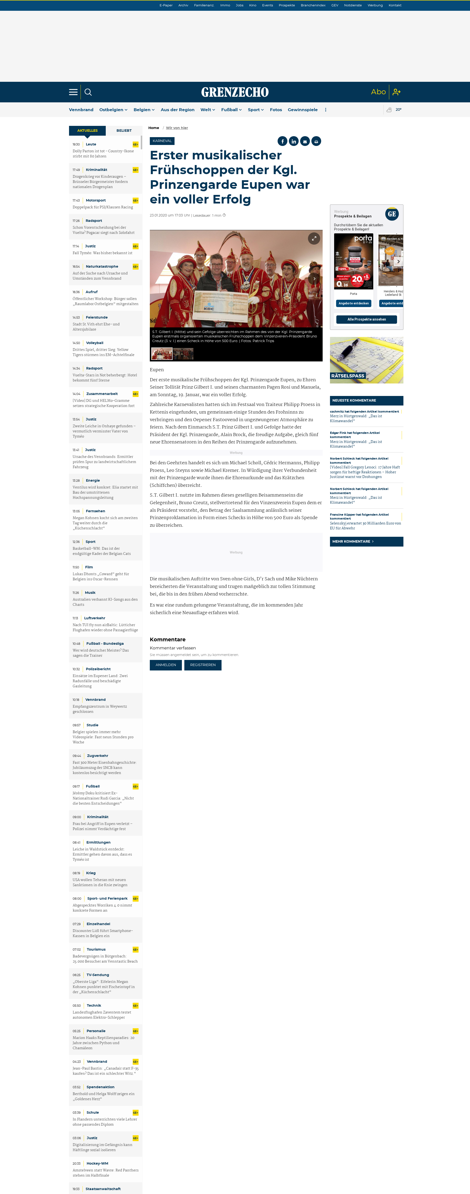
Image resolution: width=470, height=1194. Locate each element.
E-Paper (166, 5)
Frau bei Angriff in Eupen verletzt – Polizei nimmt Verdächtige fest (103, 827)
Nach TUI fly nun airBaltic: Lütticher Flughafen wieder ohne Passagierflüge (105, 628)
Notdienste (353, 5)
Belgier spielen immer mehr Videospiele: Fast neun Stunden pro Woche (103, 737)
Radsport (94, 221)
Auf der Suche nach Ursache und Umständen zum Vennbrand (100, 276)
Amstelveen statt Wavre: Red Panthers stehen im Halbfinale (106, 1173)
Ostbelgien (111, 110)
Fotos (276, 110)
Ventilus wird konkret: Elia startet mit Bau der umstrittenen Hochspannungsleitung (105, 493)
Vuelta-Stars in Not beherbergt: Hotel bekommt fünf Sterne (105, 378)
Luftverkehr (94, 618)
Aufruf (91, 292)
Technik (94, 1005)
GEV (334, 5)
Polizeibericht (98, 669)
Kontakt (395, 5)
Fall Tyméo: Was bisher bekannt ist (102, 253)
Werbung (375, 5)
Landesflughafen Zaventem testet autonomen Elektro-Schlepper (102, 1015)
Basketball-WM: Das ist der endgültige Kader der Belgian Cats (102, 551)
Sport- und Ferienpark (107, 898)
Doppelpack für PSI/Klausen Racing (103, 207)
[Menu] (73, 92)
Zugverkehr (97, 756)
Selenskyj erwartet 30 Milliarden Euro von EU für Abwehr (365, 526)
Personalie (96, 1031)
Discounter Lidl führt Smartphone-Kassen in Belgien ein (103, 934)
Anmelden (166, 665)
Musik (90, 593)
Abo (378, 92)
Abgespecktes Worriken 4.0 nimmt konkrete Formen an (102, 908)
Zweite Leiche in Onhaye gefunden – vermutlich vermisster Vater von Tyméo (104, 431)
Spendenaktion (101, 1087)
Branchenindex (313, 5)
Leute (91, 144)
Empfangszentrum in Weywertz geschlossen (100, 709)
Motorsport (96, 200)
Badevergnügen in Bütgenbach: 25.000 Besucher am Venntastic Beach (105, 959)
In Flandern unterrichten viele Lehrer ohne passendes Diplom (105, 1122)
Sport (254, 110)
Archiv (183, 5)
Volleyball (94, 343)
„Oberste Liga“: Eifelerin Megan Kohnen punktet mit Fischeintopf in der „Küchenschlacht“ (104, 987)
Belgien (142, 110)
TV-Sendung (98, 975)
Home (153, 128)
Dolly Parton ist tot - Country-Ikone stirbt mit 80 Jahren (103, 154)
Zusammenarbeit (102, 394)
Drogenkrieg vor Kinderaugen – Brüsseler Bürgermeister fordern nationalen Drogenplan (100, 182)
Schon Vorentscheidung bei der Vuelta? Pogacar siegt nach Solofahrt (104, 230)
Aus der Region (178, 110)
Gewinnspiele (303, 110)
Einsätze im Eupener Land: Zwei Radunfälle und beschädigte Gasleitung (100, 681)
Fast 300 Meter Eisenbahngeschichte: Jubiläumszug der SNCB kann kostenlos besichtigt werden (105, 768)
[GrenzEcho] (235, 92)
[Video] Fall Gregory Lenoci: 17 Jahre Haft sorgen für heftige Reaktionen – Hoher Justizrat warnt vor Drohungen (365, 472)
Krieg (91, 873)
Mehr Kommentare (351, 541)
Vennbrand (81, 110)
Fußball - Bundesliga (105, 643)
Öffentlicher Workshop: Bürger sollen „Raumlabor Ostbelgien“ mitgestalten (106, 302)
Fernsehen (95, 511)
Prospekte (287, 5)
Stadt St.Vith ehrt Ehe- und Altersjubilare (96, 327)
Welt (205, 110)
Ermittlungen (98, 842)
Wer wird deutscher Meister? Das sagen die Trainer (101, 653)
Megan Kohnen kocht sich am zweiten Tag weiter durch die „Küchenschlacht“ (105, 523)
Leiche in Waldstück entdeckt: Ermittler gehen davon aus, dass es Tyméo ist (102, 854)
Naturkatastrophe (102, 266)
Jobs (239, 5)
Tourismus (96, 949)
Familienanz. (204, 5)
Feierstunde (97, 317)
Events (267, 5)
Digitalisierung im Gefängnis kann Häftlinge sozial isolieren (102, 1148)
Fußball (229, 110)
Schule (93, 1112)
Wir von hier (177, 128)
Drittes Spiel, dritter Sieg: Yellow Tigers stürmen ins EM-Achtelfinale (103, 352)
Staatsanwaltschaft (103, 1189)
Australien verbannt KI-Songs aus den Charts (105, 602)
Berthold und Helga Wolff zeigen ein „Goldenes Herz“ (104, 1097)
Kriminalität (96, 170)
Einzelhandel (98, 924)
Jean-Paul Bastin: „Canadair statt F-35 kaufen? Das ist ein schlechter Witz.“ (106, 1071)
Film (89, 567)
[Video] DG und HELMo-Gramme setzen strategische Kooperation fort (104, 403)
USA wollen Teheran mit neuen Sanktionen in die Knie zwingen (100, 883)
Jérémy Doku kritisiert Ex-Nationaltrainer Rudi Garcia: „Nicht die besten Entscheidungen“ (103, 798)
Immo (225, 5)
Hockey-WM (97, 1163)
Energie (93, 480)
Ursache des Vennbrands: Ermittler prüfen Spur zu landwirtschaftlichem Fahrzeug (104, 462)
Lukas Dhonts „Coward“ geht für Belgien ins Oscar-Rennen (101, 577)
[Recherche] (88, 92)
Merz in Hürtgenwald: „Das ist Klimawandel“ (356, 418)
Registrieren (203, 665)
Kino (252, 5)
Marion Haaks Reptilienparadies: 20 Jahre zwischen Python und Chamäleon (103, 1043)
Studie (92, 725)
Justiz (90, 246)
